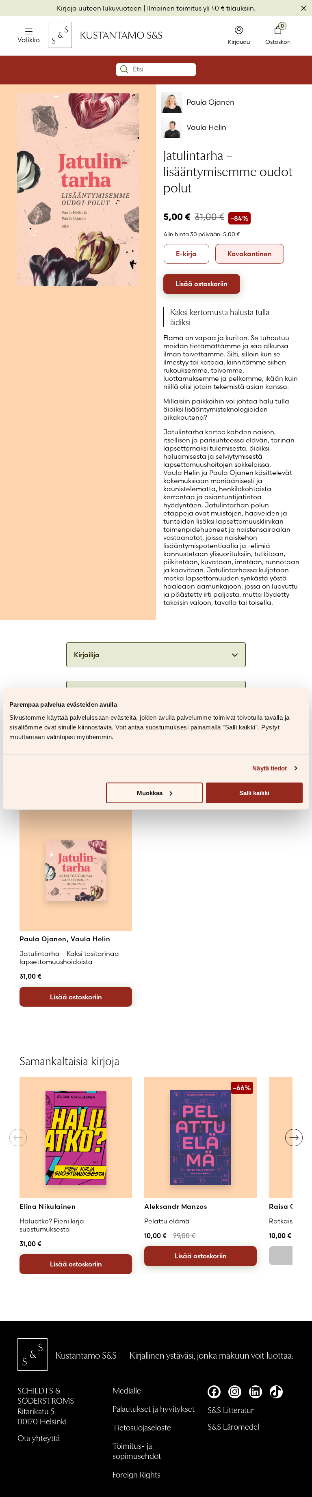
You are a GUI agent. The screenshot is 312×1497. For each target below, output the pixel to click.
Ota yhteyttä (38, 1438)
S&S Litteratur (231, 1410)
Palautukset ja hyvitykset (154, 1408)
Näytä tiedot (269, 768)
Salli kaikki (254, 792)
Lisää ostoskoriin (202, 284)
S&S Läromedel (233, 1426)
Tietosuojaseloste (142, 1427)
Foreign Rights (136, 1474)
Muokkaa (149, 792)
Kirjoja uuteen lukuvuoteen (99, 8)
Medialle (127, 1390)
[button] (294, 1137)
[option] (186, 254)
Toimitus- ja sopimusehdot (137, 1450)
